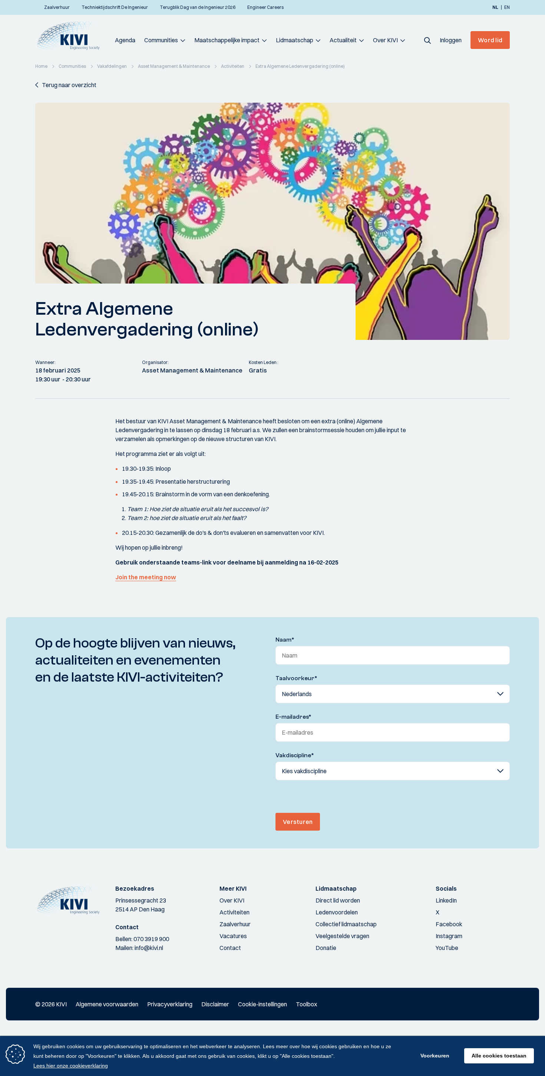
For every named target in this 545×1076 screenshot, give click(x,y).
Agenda (125, 40)
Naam (284, 639)
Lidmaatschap (294, 40)
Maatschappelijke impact (227, 40)
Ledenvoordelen (337, 912)
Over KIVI (385, 40)
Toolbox (306, 1004)
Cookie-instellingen (262, 1004)
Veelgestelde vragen (342, 936)
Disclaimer (215, 1004)
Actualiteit (343, 40)
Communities (161, 40)
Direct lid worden (338, 900)
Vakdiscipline (294, 755)
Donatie (326, 947)
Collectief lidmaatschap (346, 924)
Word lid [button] (490, 40)
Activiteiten (234, 912)
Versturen (298, 821)
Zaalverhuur (235, 924)
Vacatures (233, 936)
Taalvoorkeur (296, 678)
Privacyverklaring (169, 1004)
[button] (427, 40)
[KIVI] (71, 35)
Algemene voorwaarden (107, 1004)
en (507, 7)
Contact (230, 947)
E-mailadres (293, 717)
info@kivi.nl (149, 947)
